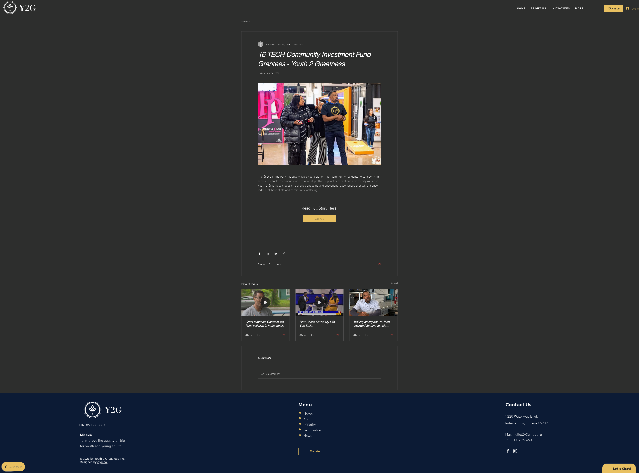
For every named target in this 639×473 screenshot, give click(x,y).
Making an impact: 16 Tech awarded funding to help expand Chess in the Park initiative (371, 324)
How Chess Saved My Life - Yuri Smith (318, 324)
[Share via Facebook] (259, 253)
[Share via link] (284, 253)
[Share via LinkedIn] (275, 253)
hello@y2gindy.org (527, 435)
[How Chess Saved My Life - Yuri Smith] (320, 302)
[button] (538, 8)
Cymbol (102, 462)
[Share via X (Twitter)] (267, 253)
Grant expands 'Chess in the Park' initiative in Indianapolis (264, 324)
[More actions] (379, 44)
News (308, 436)
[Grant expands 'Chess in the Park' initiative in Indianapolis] (265, 302)
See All (394, 283)
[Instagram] (515, 451)
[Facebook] (508, 451)
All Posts (245, 21)
